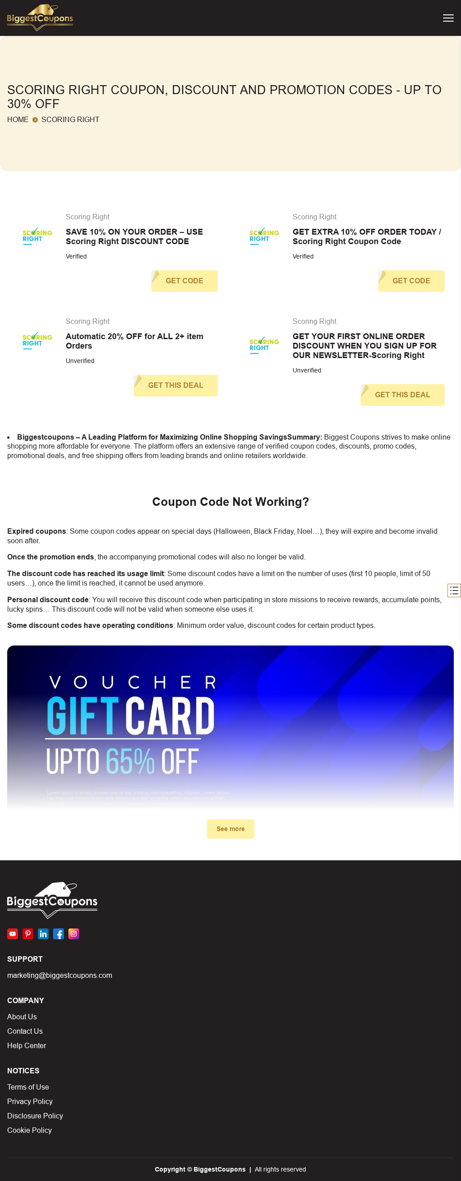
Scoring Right (87, 217)
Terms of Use (28, 1087)
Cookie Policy (29, 1130)
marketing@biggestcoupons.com (59, 975)
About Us (22, 1017)
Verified (76, 256)
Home (18, 119)
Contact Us (25, 1031)
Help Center (26, 1045)
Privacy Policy (30, 1101)
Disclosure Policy (35, 1116)
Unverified (80, 360)
